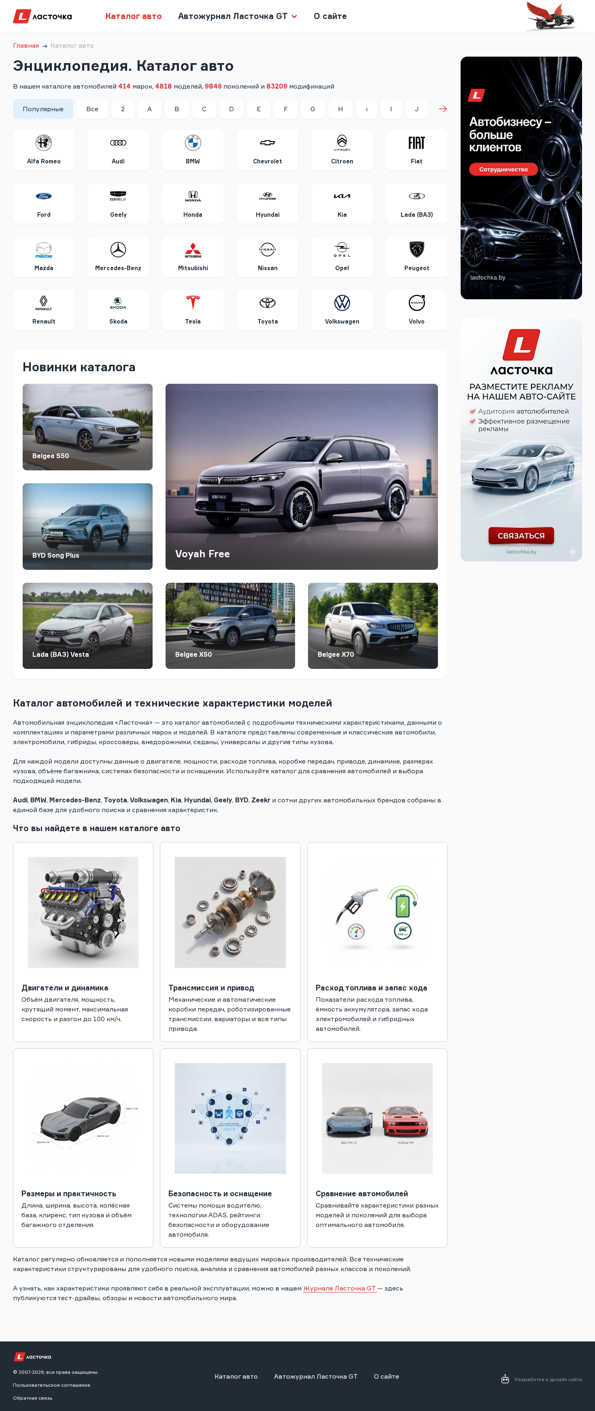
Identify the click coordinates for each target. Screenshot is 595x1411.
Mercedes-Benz (118, 267)
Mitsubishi (193, 267)
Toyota (267, 321)
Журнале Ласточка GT (340, 1288)
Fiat (417, 161)
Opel (342, 267)
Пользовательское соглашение (51, 1385)
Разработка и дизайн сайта (548, 1379)
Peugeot (416, 267)
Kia (342, 214)
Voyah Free (202, 554)
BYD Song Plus (55, 555)
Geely (118, 214)
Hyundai (268, 214)
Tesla (193, 321)
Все (92, 109)
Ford (44, 214)
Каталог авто (133, 16)
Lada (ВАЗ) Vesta (60, 654)
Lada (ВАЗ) (417, 214)
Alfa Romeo (44, 161)
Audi (118, 161)
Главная (26, 45)
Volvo (417, 321)
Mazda (43, 267)
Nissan (268, 267)
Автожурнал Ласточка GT (316, 1376)
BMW (193, 161)
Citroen (342, 161)
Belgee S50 (50, 456)
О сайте (330, 16)
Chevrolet (267, 161)
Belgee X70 (336, 654)
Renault (43, 321)
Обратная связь (32, 1398)
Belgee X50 (193, 654)
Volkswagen (342, 321)
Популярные (43, 109)
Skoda (118, 321)
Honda (192, 214)
